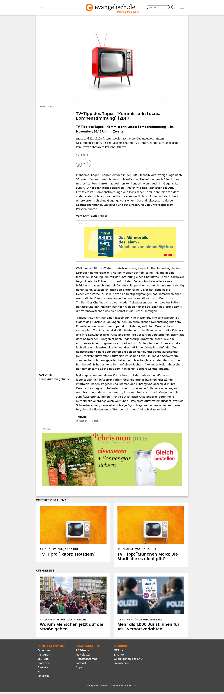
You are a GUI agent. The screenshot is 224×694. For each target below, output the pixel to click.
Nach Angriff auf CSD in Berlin (63, 619)
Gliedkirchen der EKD (128, 658)
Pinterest (44, 663)
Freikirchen (121, 663)
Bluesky (43, 667)
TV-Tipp (95, 421)
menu (42, 7)
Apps (79, 667)
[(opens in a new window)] (130, 242)
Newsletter (83, 654)
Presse (103, 685)
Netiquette (92, 685)
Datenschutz (116, 685)
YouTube (43, 658)
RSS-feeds (82, 650)
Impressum (131, 685)
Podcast (81, 663)
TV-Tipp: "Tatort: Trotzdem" (67, 554)
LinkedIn (43, 675)
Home (79, 163)
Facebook (44, 650)
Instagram (44, 654)
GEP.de (118, 650)
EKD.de (119, 654)
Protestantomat (86, 658)
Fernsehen (81, 421)
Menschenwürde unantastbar (140, 619)
